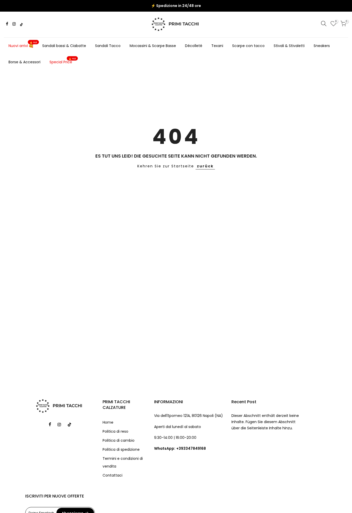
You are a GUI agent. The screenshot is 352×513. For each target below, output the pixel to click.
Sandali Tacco (108, 45)
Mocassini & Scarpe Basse (153, 45)
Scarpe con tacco (248, 45)
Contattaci (112, 475)
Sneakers (322, 45)
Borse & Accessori (24, 62)
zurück (205, 166)
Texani (217, 45)
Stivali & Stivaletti (289, 45)
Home (108, 422)
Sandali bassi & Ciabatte (64, 45)
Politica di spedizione (121, 449)
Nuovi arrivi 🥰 (23, 45)
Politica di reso (115, 431)
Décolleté (193, 45)
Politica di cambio (119, 440)
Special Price (62, 61)
